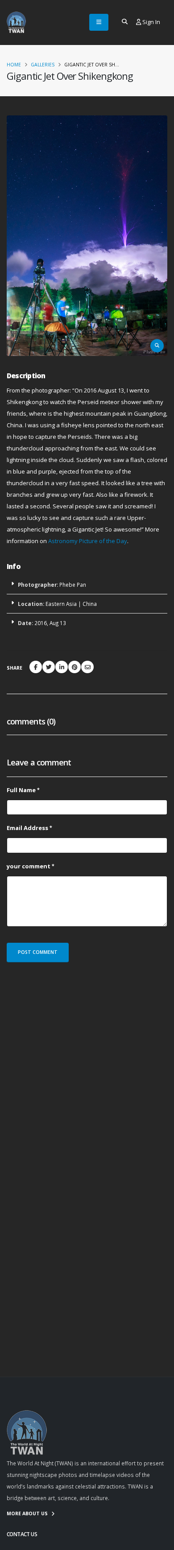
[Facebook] (35, 667)
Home (14, 64)
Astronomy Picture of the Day (87, 541)
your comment (28, 866)
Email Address (27, 828)
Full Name (21, 790)
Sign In (150, 22)
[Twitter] (48, 667)
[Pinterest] (74, 667)
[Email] (87, 667)
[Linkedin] (61, 667)
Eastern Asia (61, 603)
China (90, 603)
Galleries (42, 64)
